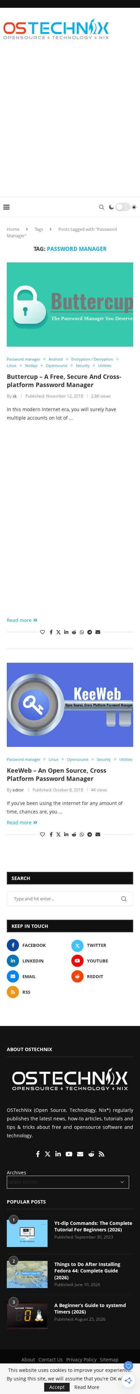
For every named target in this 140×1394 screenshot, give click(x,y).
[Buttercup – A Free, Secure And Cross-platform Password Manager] (70, 304)
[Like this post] (42, 632)
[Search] (101, 207)
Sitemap (109, 1359)
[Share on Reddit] (74, 632)
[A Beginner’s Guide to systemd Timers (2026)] (27, 1315)
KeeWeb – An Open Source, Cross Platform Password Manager (56, 774)
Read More (86, 1387)
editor (18, 790)
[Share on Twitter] (58, 632)
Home (13, 229)
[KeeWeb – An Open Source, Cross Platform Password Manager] (70, 705)
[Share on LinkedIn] (66, 632)
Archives (16, 1172)
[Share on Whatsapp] (82, 632)
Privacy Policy (81, 1359)
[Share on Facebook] (51, 632)
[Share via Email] (97, 632)
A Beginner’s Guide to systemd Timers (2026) (90, 1308)
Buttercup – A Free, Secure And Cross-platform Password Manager (64, 380)
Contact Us (50, 1359)
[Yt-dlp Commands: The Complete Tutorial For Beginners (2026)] (27, 1233)
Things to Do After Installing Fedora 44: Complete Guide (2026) (87, 1271)
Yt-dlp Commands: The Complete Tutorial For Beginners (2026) (93, 1226)
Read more (19, 620)
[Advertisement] (70, 124)
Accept (57, 1387)
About (28, 1359)
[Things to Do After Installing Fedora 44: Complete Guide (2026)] (27, 1274)
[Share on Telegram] (89, 632)
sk (15, 396)
